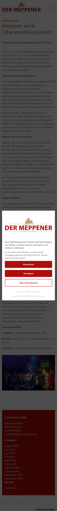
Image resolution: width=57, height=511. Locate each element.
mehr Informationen (28, 283)
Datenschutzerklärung (32, 291)
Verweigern (28, 273)
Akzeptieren (28, 264)
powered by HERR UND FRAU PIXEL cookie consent (29, 296)
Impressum (19, 291)
